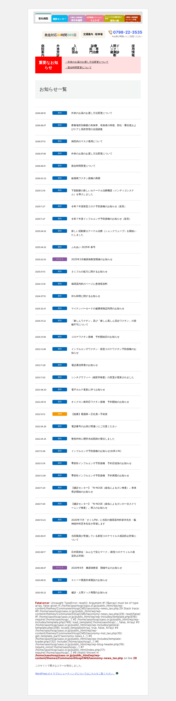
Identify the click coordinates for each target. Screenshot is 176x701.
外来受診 (58, 50)
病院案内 (42, 50)
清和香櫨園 (76, 19)
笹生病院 (43, 18)
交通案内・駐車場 (93, 34)
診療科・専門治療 (94, 49)
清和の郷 (113, 19)
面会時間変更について (80, 67)
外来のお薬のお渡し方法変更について (88, 61)
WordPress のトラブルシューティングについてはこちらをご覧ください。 (75, 673)
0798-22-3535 (127, 32)
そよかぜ (94, 19)
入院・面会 (75, 49)
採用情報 (133, 50)
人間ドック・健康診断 (114, 50)
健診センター (59, 18)
